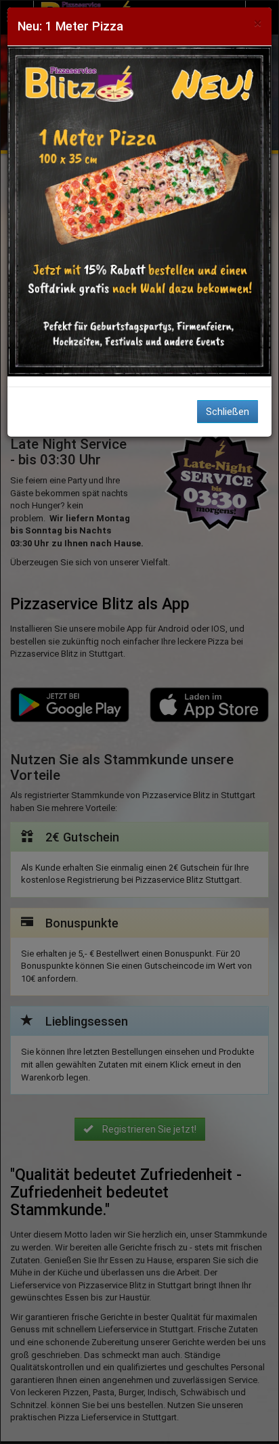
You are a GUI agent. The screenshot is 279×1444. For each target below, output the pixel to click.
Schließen (227, 411)
